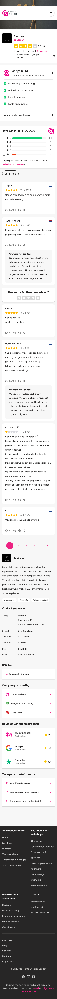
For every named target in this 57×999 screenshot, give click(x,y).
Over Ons (7, 940)
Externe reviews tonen (13, 916)
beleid (35, 988)
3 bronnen (42, 51)
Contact (6, 950)
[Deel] (24, 209)
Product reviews (10, 921)
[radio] (16, 46)
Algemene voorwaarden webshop (42, 844)
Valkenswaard (34, 624)
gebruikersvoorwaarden (13, 164)
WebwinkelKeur (23, 732)
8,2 (49, 761)
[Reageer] (19, 209)
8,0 (49, 748)
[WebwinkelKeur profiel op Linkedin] (33, 976)
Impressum (8, 961)
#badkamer (9, 600)
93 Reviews (20, 749)
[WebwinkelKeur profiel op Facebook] (23, 976)
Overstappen (8, 927)
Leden (5, 837)
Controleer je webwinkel (37, 877)
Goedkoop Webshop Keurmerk (41, 866)
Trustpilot (20, 760)
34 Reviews (20, 736)
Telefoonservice (39, 885)
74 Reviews (20, 763)
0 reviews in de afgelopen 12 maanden (28, 56)
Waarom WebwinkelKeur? (11, 851)
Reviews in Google (11, 910)
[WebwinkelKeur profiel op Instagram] (28, 976)
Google (19, 746)
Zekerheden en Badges (14, 859)
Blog (4, 945)
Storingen (7, 956)
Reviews (6, 905)
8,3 (41, 46)
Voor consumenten (12, 865)
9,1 (49, 734)
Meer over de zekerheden (17, 115)
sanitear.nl (19, 39)
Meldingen (7, 843)
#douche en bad (40, 600)
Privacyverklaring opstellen (39, 855)
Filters (12, 173)
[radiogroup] (25, 46)
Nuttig (12, 209)
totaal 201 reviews (24, 51)
